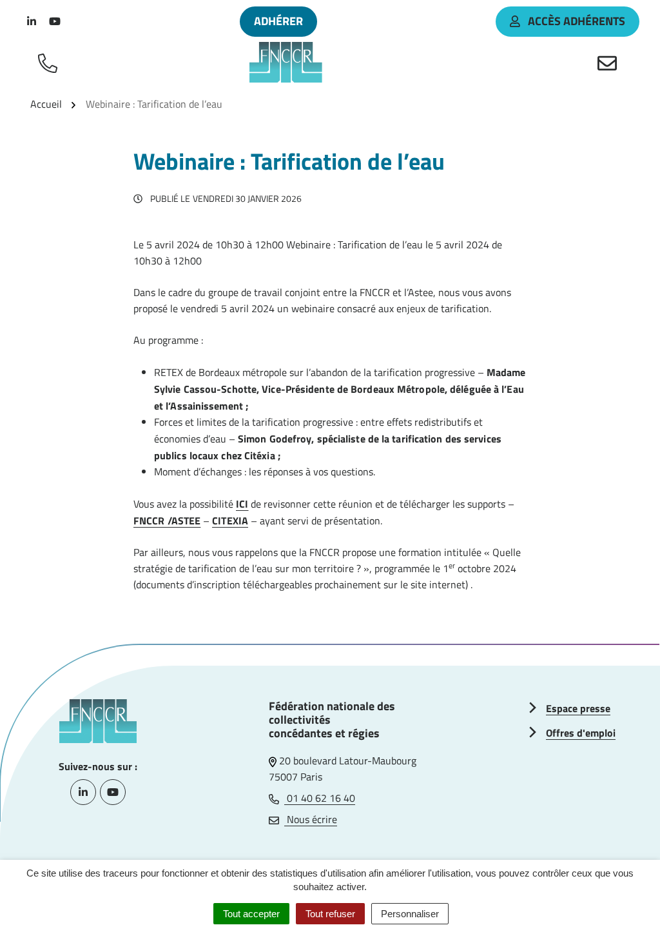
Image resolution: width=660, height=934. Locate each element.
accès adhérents (576, 21)
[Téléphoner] (50, 62)
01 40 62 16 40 (319, 798)
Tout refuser (330, 913)
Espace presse (578, 708)
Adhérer (278, 21)
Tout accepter (251, 913)
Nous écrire (310, 819)
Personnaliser (410, 913)
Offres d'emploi (581, 732)
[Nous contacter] (610, 62)
